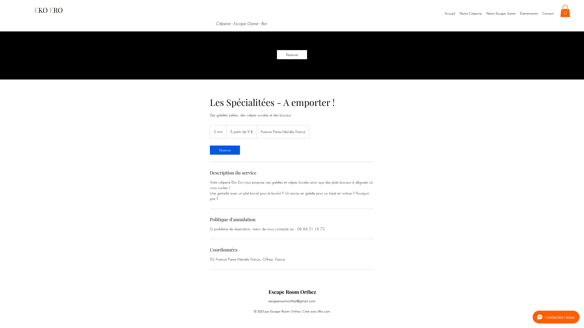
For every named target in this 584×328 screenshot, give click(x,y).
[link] (292, 54)
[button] (565, 11)
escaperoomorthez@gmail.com (291, 301)
